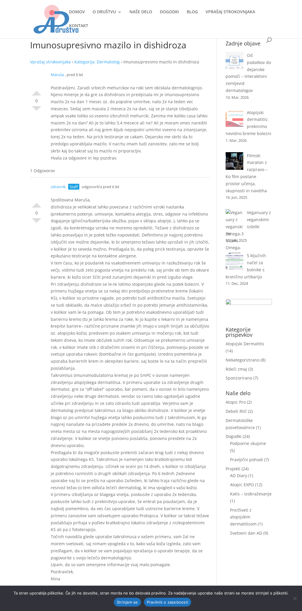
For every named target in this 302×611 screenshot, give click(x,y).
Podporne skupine (248, 443)
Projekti (233, 469)
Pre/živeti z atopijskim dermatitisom (243, 517)
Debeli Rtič (236, 411)
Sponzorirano (239, 378)
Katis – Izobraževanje (251, 494)
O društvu (104, 12)
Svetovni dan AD (246, 533)
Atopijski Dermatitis (245, 343)
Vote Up (36, 91)
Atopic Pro (236, 402)
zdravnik (58, 186)
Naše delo (140, 12)
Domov (77, 12)
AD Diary (238, 475)
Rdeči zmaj (236, 369)
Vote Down (36, 111)
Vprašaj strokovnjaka (230, 12)
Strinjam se (127, 602)
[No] (295, 598)
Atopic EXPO (242, 484)
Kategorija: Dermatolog (97, 62)
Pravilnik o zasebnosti (167, 602)
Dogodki (169, 12)
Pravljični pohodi (246, 459)
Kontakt (78, 26)
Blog (192, 12)
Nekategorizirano (243, 360)
